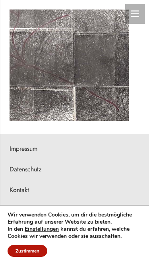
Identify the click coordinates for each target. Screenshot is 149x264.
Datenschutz (25, 169)
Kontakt (19, 189)
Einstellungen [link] (42, 229)
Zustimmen (27, 251)
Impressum (23, 148)
